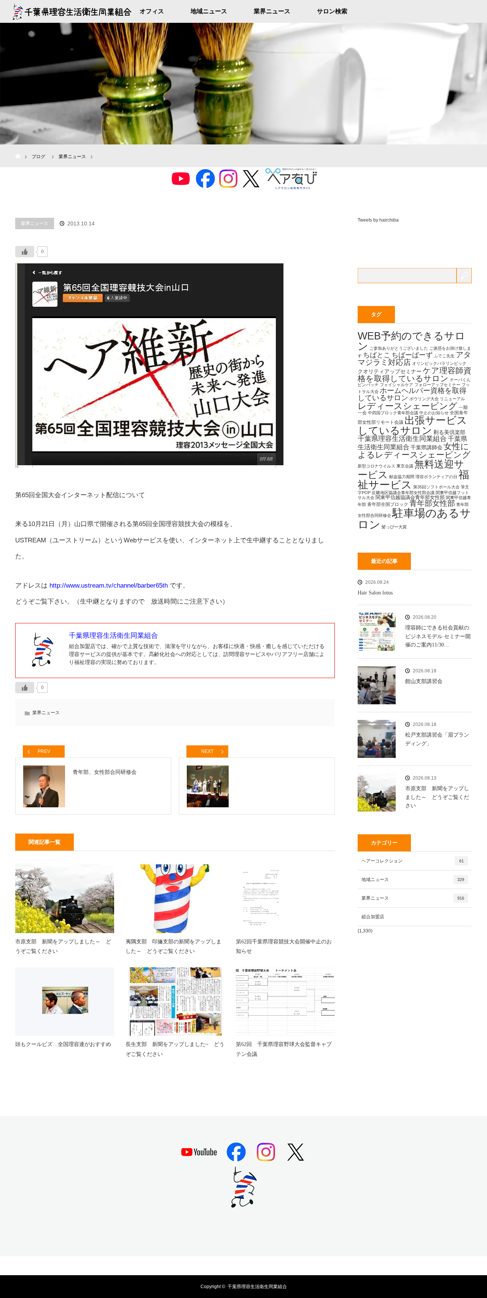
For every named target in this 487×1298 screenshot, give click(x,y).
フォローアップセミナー (437, 384)
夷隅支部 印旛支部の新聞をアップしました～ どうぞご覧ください (173, 946)
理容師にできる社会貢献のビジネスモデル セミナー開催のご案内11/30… (438, 636)
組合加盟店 (372, 916)
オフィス (152, 11)
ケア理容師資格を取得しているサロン (414, 374)
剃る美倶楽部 (449, 432)
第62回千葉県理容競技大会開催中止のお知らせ (284, 946)
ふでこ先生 (444, 355)
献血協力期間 (401, 476)
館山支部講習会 (423, 681)
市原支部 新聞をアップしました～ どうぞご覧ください (63, 946)
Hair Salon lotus (375, 593)
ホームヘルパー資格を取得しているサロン (412, 394)
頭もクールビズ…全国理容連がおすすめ (63, 1044)
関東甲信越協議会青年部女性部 (410, 497)
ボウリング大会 (424, 398)
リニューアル (452, 398)
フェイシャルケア (396, 384)
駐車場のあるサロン (414, 518)
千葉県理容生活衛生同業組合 (402, 438)
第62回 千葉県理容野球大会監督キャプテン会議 (284, 1049)
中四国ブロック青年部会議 (393, 412)
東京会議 (404, 466)
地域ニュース (209, 11)
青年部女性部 (432, 503)
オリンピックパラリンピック (439, 363)
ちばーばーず (412, 355)
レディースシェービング (407, 406)
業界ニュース (272, 11)
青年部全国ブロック (387, 504)
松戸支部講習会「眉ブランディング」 (437, 739)
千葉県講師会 (426, 447)
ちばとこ (376, 355)
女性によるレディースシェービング (414, 451)
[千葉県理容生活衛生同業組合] (243, 1205)
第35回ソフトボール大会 (436, 487)
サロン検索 (332, 11)
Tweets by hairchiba (378, 220)
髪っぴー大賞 (394, 527)
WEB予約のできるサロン (411, 341)
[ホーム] (17, 147)
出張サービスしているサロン (412, 425)
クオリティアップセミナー (390, 371)
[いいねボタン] (24, 251)
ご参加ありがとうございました (398, 348)
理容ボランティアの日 (436, 476)
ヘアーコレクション (412, 861)
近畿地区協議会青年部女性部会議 (403, 492)
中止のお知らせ (434, 412)
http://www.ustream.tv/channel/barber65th (108, 585)
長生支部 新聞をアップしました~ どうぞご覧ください (175, 1049)
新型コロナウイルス (376, 466)
